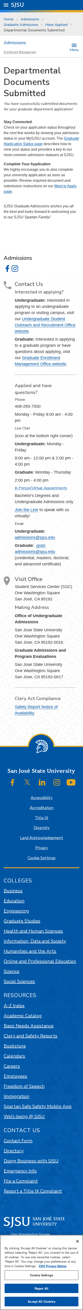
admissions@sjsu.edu (35, 537)
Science (11, 971)
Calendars (14, 1056)
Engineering (16, 911)
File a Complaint (21, 1181)
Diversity (42, 827)
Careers (12, 1066)
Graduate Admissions (21, 24)
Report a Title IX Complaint (33, 1191)
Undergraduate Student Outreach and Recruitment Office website (45, 325)
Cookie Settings (42, 858)
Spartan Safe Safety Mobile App (37, 1106)
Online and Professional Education (40, 961)
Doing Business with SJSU (31, 1161)
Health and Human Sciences (33, 931)
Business (13, 891)
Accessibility (42, 797)
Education (14, 901)
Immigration (16, 1096)
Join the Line (26, 509)
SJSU (17, 4)
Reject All (41, 1288)
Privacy (41, 848)
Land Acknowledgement (41, 838)
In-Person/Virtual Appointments (41, 488)
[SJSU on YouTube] (71, 782)
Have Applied (56, 24)
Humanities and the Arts (30, 951)
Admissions (30, 19)
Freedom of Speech (24, 1086)
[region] (41, 1272)
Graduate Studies (22, 921)
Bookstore (15, 1046)
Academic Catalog (23, 1016)
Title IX (41, 818)
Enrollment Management (20, 52)
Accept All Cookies (41, 1301)
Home (9, 19)
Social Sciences (19, 981)
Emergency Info (20, 1171)
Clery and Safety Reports (30, 1036)
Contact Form (18, 1141)
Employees (15, 1076)
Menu (74, 49)
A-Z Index (14, 1006)
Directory (14, 1151)
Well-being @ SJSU (24, 1116)
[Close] (77, 1241)
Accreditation (41, 808)
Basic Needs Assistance (28, 1026)
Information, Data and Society (35, 941)
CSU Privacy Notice (52, 1266)
